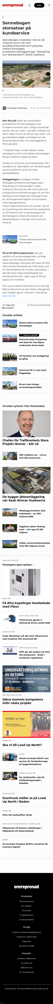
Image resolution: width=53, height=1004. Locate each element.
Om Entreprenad (26, 972)
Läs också (23, 236)
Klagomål (26, 941)
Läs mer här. (9, 296)
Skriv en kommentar (40, 305)
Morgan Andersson (18, 108)
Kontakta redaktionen (26, 958)
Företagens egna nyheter (17, 564)
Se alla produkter (26, 919)
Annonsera (26, 910)
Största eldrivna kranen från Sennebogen (32, 241)
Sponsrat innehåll (26, 946)
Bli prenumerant (26, 901)
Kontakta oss (26, 963)
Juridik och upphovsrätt (26, 937)
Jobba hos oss (26, 967)
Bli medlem (26, 906)
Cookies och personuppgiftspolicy (26, 932)
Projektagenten (26, 915)
